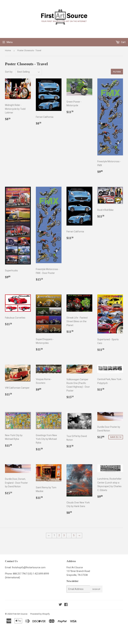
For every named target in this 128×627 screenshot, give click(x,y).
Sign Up (96, 589)
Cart (123, 42)
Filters (117, 71)
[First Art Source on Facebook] (66, 605)
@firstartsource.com (35, 567)
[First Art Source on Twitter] (60, 605)
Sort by (8, 71)
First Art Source (19, 614)
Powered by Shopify (40, 614)
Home (8, 50)
